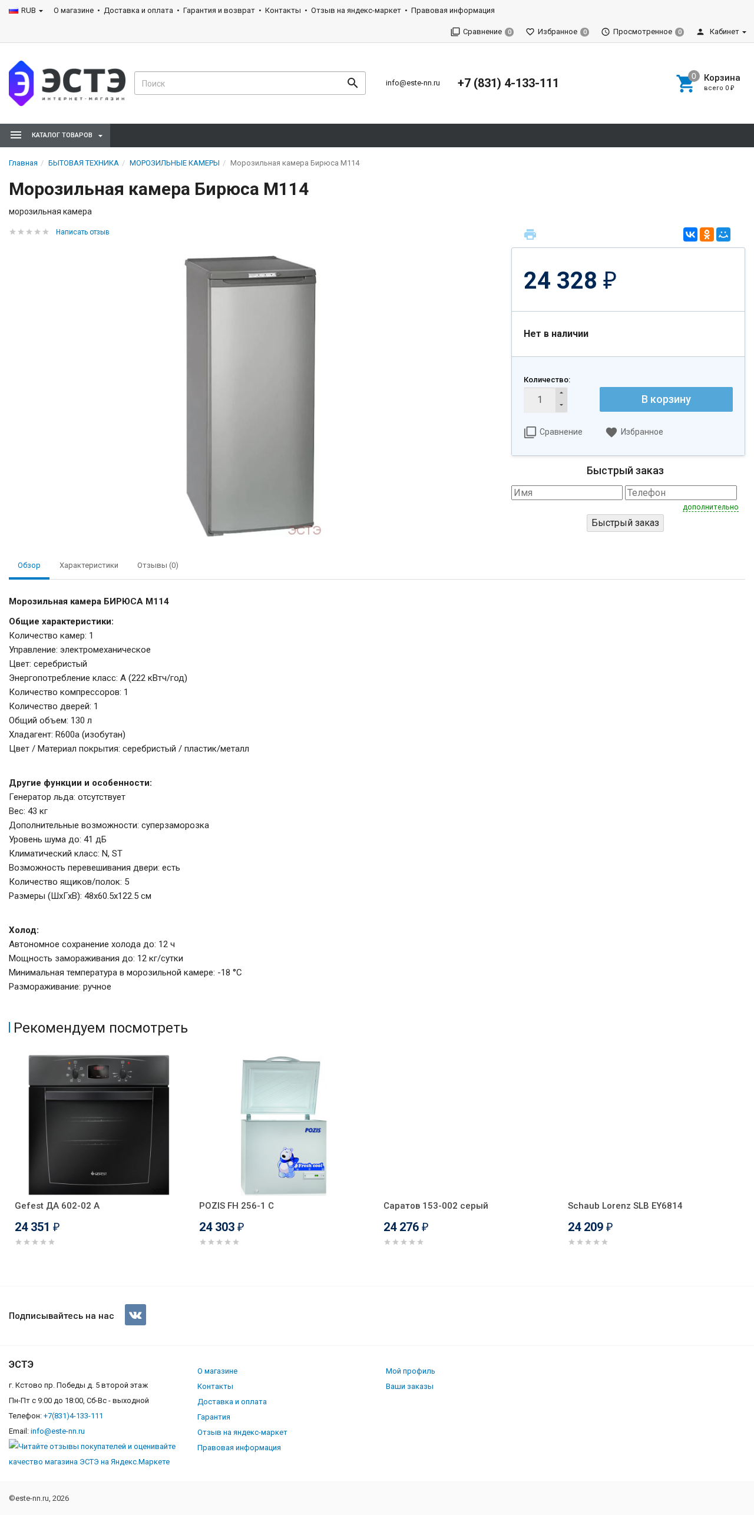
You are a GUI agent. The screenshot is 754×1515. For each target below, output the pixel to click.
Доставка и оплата (138, 10)
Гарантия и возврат (219, 10)
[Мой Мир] (723, 234)
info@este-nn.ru (413, 82)
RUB (28, 10)
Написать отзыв (83, 232)
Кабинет (723, 31)
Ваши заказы (410, 1386)
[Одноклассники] (707, 234)
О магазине (74, 10)
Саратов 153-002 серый (435, 1205)
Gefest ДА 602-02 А (57, 1205)
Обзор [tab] (29, 565)
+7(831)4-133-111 (73, 1415)
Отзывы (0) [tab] (157, 565)
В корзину (666, 399)
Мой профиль (410, 1371)
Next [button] (742, 1167)
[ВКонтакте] (690, 234)
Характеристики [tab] (88, 565)
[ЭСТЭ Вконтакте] (135, 1314)
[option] (101, 1164)
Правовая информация (453, 10)
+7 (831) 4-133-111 (508, 83)
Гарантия (213, 1417)
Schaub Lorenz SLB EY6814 (625, 1205)
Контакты (283, 10)
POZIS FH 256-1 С (236, 1205)
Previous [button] (12, 1167)
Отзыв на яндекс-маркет (356, 10)
